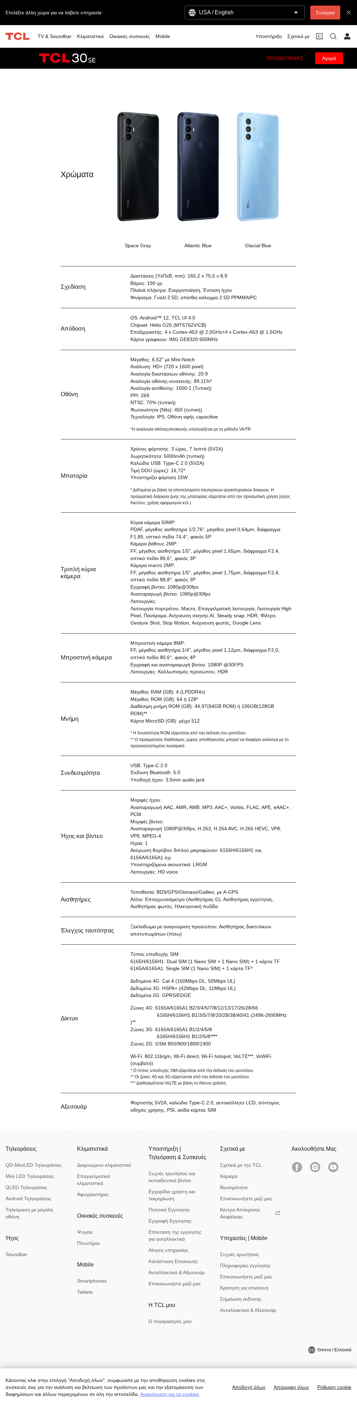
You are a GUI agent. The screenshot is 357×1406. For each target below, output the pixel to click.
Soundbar (16, 1254)
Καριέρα (228, 1176)
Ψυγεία (84, 1232)
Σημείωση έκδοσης (240, 1299)
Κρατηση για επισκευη (244, 1288)
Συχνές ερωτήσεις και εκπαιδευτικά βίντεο (172, 1177)
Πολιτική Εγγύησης (169, 1209)
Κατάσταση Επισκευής (173, 1261)
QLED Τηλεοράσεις (26, 1187)
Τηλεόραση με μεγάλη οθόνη (29, 1213)
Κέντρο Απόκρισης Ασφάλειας (240, 1213)
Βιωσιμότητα (234, 1187)
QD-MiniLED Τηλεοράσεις (34, 1165)
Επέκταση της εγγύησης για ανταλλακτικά (175, 1235)
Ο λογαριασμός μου (170, 1321)
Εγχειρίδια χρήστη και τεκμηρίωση (172, 1195)
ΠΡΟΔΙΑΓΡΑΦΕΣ (284, 58)
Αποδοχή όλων (248, 1387)
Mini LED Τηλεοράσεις (30, 1176)
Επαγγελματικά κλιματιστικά (93, 1179)
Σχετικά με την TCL (241, 1165)
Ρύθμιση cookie (334, 1387)
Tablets (85, 1292)
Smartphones (92, 1281)
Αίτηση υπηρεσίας (168, 1250)
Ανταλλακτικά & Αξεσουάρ (177, 1272)
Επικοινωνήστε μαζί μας (175, 1283)
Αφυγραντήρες (93, 1194)
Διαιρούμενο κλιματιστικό (104, 1165)
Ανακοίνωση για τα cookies (169, 1394)
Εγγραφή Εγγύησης (170, 1221)
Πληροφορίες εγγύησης (245, 1265)
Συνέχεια (325, 12)
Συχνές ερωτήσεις (239, 1254)
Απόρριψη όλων (291, 1387)
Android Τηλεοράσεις (28, 1198)
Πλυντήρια (88, 1243)
